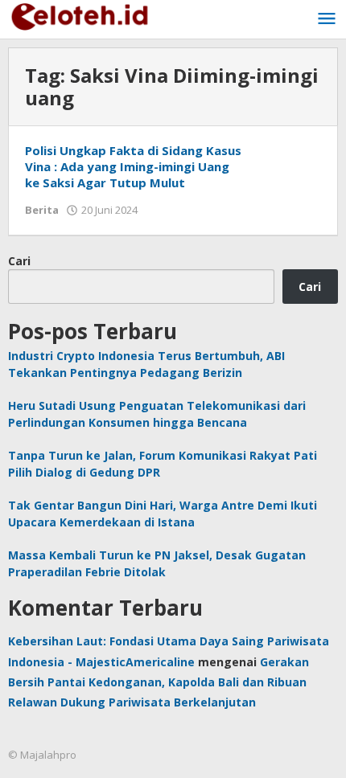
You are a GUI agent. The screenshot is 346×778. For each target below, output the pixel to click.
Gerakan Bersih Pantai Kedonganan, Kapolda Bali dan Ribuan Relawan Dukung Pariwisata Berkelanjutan (158, 682)
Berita (42, 210)
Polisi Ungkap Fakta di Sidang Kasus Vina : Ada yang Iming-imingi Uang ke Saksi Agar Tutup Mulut (133, 166)
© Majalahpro (42, 754)
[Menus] (326, 19)
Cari (19, 260)
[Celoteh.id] (80, 15)
